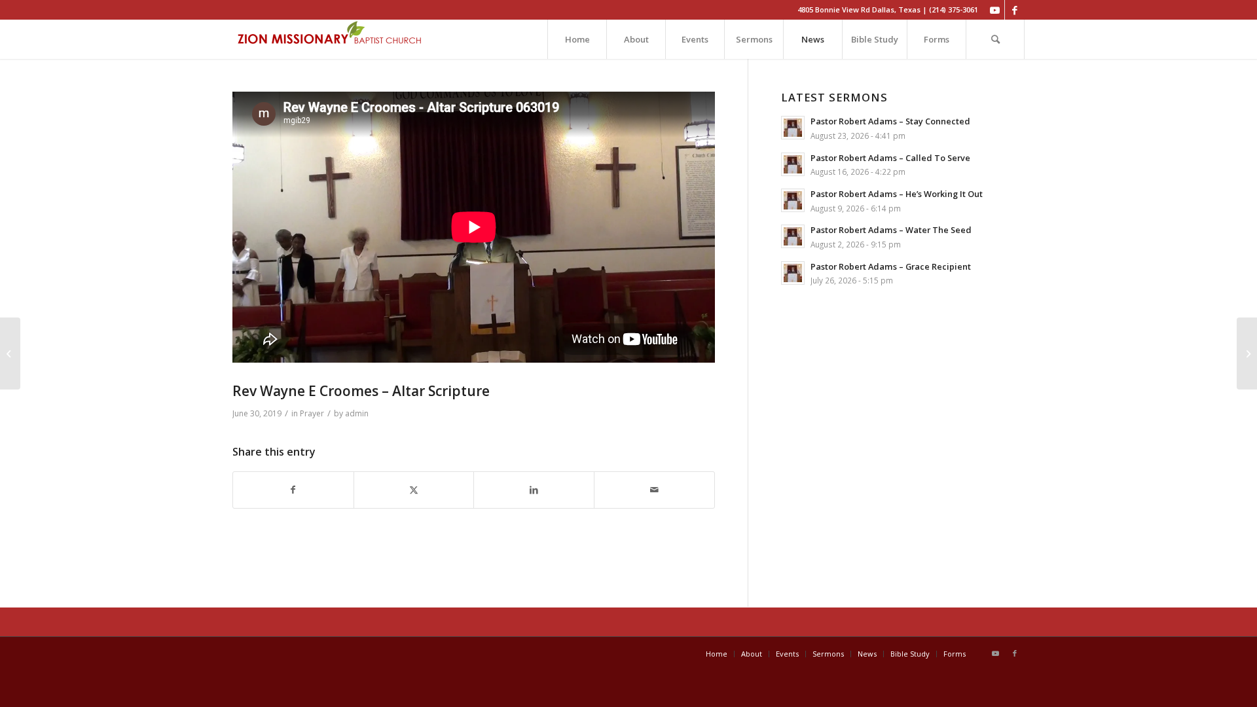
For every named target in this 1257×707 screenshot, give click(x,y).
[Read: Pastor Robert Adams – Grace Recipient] (793, 273)
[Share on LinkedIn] (534, 490)
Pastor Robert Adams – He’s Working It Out (897, 194)
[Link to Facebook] (1015, 10)
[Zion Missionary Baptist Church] (330, 39)
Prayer (312, 413)
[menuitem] (576, 39)
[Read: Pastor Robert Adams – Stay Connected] (793, 127)
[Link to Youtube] (994, 10)
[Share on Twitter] (414, 490)
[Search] (995, 39)
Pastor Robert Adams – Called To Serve (890, 158)
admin (357, 413)
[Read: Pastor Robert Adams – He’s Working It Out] (793, 200)
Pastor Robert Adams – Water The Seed (891, 230)
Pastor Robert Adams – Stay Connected (890, 121)
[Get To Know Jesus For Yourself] (1247, 353)
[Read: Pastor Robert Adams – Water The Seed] (793, 236)
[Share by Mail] (654, 490)
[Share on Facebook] (293, 490)
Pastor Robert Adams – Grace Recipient (891, 266)
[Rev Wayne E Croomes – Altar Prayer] (10, 353)
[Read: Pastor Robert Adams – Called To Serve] (793, 164)
